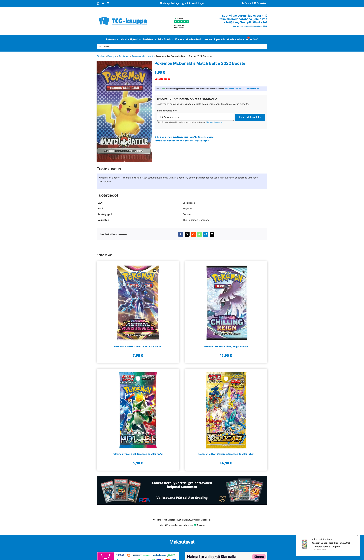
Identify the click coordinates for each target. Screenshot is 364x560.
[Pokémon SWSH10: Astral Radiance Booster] (138, 301)
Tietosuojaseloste (214, 122)
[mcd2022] (124, 111)
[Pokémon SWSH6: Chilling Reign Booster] (226, 301)
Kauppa (111, 56)
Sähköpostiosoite (167, 110)
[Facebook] (181, 234)
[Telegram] (205, 234)
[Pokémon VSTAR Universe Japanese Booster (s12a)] (226, 409)
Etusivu (101, 56)
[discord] (108, 3)
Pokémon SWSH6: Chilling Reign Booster (226, 346)
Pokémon (124, 56)
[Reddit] (193, 234)
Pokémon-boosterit (142, 56)
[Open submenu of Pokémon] (117, 39)
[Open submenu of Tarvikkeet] (154, 39)
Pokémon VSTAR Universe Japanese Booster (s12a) (226, 454)
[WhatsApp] (199, 234)
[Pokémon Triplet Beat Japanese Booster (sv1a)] (138, 409)
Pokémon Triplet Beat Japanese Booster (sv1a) (138, 454)
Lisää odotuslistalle (250, 117)
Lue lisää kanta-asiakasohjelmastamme (242, 89)
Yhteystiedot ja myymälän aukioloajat (183, 3)
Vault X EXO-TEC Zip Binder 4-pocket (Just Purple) (332, 545)
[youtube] (103, 3)
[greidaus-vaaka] (182, 477)
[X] (187, 234)
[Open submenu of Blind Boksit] (171, 39)
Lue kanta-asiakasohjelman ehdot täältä (250, 26)
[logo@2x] (123, 16)
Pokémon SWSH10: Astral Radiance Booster (138, 346)
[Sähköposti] (212, 234)
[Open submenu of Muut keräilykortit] (139, 39)
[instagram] (98, 3)
